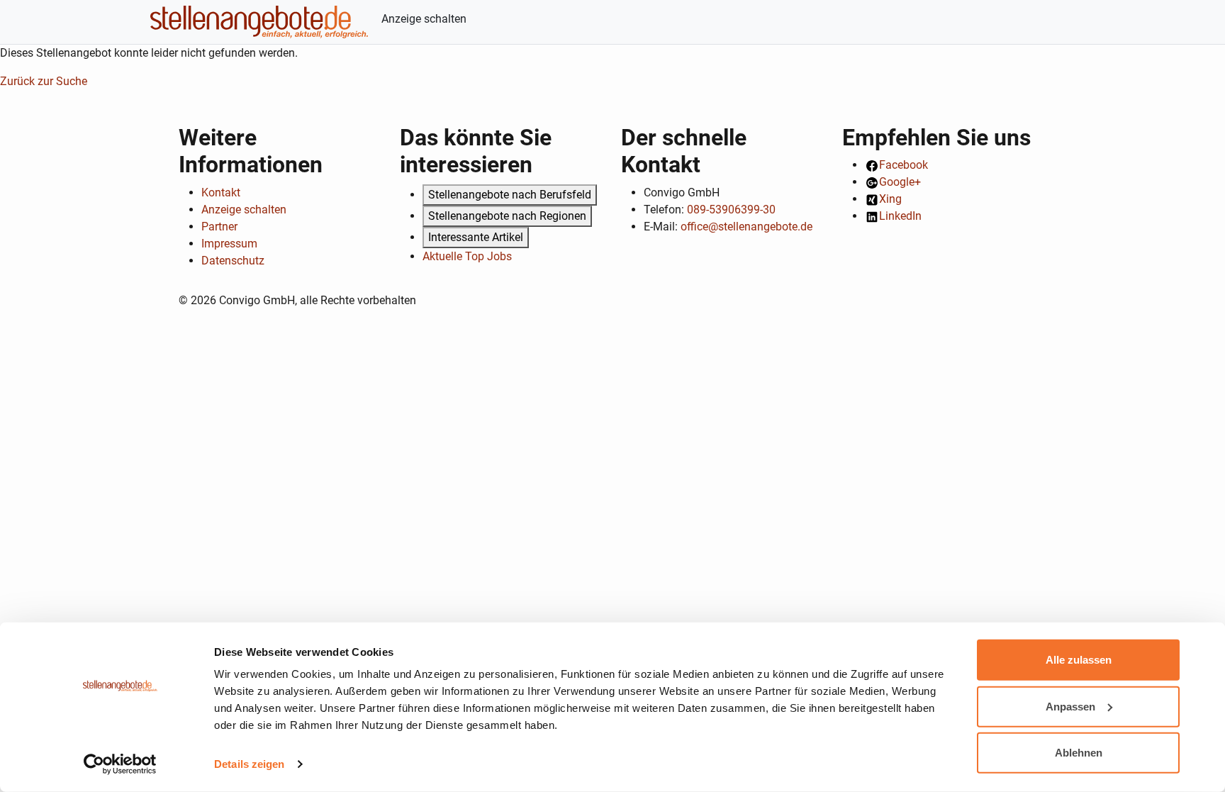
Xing (890, 199)
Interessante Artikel (475, 237)
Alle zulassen (1079, 660)
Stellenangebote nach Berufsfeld (509, 194)
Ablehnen (1078, 753)
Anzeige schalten (423, 19)
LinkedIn (900, 216)
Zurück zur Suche (43, 81)
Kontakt (220, 192)
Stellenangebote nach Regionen (507, 216)
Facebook (903, 165)
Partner (219, 226)
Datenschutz (232, 260)
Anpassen (1070, 706)
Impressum (229, 243)
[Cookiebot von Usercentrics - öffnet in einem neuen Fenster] (120, 764)
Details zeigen (249, 764)
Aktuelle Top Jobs (467, 256)
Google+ (900, 182)
